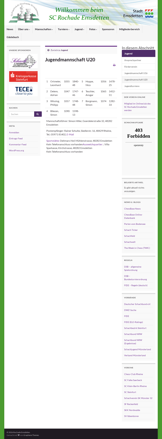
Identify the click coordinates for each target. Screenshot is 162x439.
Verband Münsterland (135, 355)
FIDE (126, 316)
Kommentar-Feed (17, 144)
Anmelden (14, 132)
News (10, 29)
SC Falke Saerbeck (133, 380)
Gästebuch (13, 36)
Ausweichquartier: (93, 144)
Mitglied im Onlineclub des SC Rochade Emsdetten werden (137, 107)
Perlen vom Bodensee (134, 224)
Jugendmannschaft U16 (135, 73)
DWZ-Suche (130, 310)
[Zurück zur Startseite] (81, 12)
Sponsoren (108, 29)
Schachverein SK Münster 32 (138, 398)
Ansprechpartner (132, 60)
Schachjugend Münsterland (137, 349)
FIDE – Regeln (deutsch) (135, 285)
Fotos (92, 29)
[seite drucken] (114, 64)
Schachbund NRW (133, 334)
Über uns (23, 29)
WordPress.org (16, 150)
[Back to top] (155, 432)
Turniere (63, 29)
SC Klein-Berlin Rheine (135, 386)
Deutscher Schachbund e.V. (137, 304)
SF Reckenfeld (131, 404)
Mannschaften (43, 29)
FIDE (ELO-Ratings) (133, 322)
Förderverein (130, 66)
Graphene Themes (31, 435)
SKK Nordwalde (132, 410)
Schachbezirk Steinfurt (135, 328)
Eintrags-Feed (16, 138)
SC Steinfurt (130, 392)
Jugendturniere (131, 86)
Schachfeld (129, 236)
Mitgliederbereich (129, 29)
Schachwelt (129, 242)
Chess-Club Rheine (133, 374)
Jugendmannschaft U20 (135, 79)
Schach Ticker (131, 230)
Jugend (79, 29)
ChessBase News (132, 208)
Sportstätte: (52, 140)
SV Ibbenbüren (131, 416)
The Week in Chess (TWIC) (137, 248)
